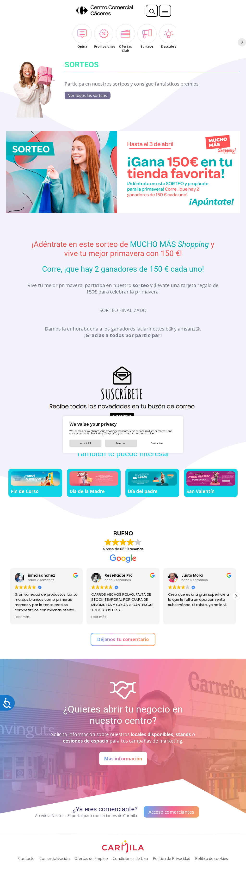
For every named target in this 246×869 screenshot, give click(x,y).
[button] (236, 596)
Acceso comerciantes (171, 812)
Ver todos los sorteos (87, 95)
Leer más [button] (98, 617)
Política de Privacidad (171, 858)
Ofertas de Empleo (91, 858)
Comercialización (54, 858)
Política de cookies (211, 858)
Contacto (26, 858)
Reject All (121, 443)
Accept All (85, 443)
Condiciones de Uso (130, 858)
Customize (157, 443)
